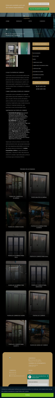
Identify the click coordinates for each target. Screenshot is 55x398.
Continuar (27, 394)
